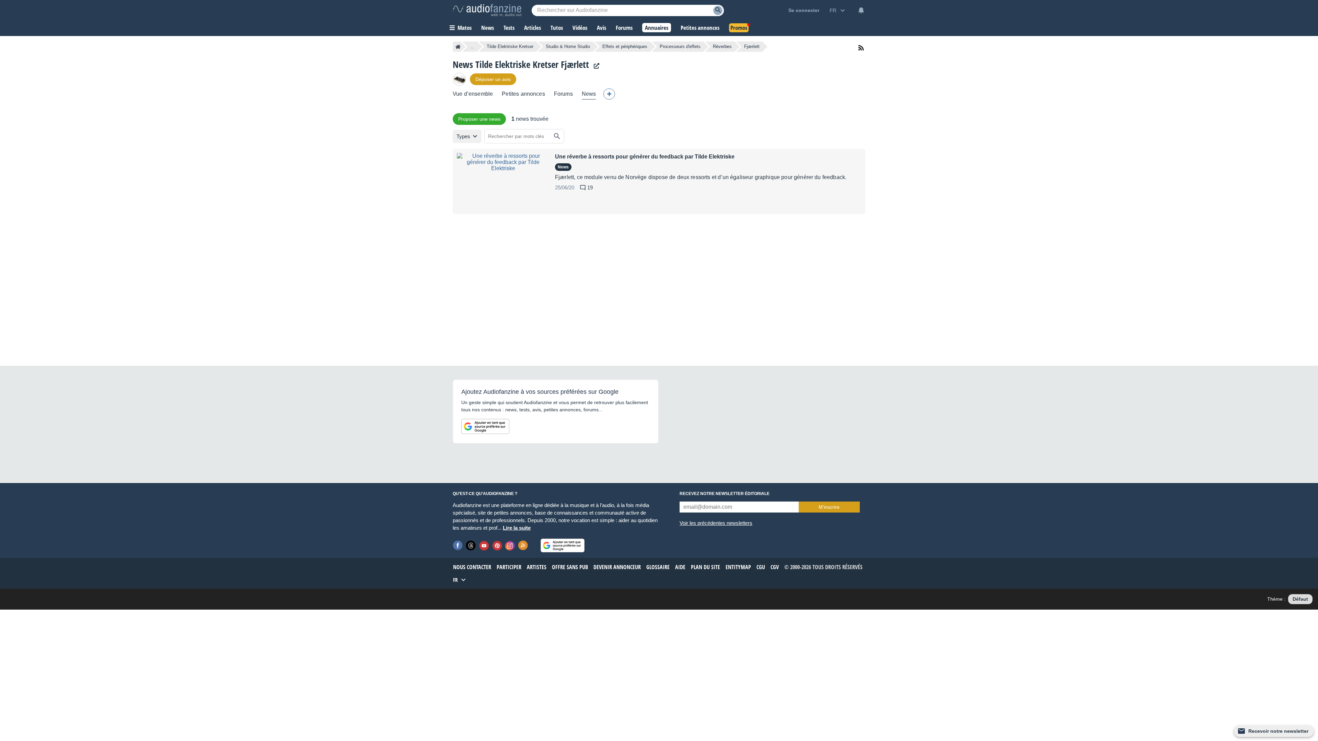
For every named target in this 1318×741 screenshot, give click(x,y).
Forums (563, 94)
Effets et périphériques (624, 46)
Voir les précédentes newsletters (716, 523)
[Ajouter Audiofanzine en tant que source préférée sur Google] (485, 426)
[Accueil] (458, 47)
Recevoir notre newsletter (1278, 731)
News (589, 94)
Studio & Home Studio (568, 46)
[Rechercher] (557, 136)
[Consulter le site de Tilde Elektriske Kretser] (594, 66)
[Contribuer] (609, 94)
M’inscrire (829, 507)
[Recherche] (717, 10)
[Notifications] (861, 10)
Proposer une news (479, 119)
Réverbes (722, 46)
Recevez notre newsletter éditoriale (725, 493)
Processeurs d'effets (680, 46)
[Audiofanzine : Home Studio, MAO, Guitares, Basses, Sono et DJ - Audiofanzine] (487, 10)
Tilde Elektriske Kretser (510, 46)
